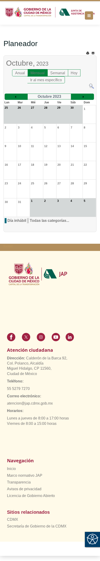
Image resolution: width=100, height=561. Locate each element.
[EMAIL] (93, 53)
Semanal (57, 73)
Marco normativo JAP (24, 475)
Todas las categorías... (49, 221)
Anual (20, 73)
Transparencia (19, 482)
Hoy (74, 73)
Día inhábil (16, 221)
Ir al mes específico (46, 80)
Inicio (11, 469)
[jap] (50, 12)
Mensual (37, 73)
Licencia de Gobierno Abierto (31, 496)
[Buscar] (91, 86)
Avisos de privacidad (24, 489)
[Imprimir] (87, 53)
